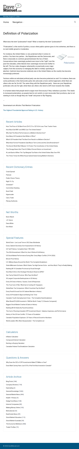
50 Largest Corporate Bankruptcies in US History (21, 278)
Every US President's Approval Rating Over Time (21, 295)
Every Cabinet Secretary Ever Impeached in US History (23, 246)
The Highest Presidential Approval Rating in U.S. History (23, 110)
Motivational (10, 411)
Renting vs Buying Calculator (15, 343)
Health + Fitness (11, 398)
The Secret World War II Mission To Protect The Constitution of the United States (32, 146)
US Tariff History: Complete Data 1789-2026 (20, 249)
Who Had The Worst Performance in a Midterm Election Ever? (26, 133)
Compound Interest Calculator (16, 340)
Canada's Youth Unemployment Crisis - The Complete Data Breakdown (29, 298)
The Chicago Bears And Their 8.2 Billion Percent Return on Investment (28, 149)
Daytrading (9, 388)
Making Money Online (13, 407)
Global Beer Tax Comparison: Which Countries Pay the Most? (25, 288)
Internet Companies (12, 404)
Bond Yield (9, 191)
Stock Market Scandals (13, 420)
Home (6, 22)
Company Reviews (12, 384)
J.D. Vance (9, 220)
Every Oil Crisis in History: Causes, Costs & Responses (23, 281)
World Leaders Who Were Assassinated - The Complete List (25, 321)
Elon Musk (9, 226)
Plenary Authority (11, 201)
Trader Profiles (11, 427)
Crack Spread (10, 171)
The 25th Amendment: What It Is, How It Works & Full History (25, 252)
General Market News (13, 394)
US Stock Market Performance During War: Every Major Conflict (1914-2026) (30, 255)
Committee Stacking (12, 188)
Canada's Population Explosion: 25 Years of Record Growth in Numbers (29, 317)
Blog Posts (9, 381)
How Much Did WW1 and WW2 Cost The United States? (23, 129)
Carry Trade (10, 198)
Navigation (17, 22)
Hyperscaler (10, 194)
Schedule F (9, 185)
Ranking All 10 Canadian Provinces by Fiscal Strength (23, 268)
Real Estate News (11, 414)
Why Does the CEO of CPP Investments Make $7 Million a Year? (26, 362)
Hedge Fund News (12, 401)
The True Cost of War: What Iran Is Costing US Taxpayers (24, 285)
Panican (8, 175)
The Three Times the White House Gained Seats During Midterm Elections (30, 156)
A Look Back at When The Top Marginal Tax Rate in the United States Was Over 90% (33, 152)
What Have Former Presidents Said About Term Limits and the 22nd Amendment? (32, 143)
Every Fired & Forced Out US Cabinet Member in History (23, 291)
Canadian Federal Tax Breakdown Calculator (20, 346)
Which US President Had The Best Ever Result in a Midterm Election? (28, 139)
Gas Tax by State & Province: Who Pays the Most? (22, 275)
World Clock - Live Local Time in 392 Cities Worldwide (23, 242)
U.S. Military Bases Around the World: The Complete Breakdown (26, 262)
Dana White (9, 223)
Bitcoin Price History (12, 259)
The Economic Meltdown (14, 424)
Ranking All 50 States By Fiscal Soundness (19, 308)
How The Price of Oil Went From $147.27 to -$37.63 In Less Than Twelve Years (31, 126)
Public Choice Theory (13, 178)
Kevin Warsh (10, 217)
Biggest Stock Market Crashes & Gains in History (21, 304)
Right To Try (10, 181)
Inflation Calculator (12, 337)
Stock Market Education (13, 417)
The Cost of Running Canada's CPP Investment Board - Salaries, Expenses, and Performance (36, 311)
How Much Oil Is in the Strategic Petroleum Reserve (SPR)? (25, 272)
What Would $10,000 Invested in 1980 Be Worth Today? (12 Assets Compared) (31, 301)
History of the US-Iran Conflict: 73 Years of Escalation (23, 314)
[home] (12, 8)
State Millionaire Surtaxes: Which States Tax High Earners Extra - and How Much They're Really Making (39, 265)
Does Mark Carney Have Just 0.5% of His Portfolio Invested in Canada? (28, 365)
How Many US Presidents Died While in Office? (21, 136)
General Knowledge (12, 391)
